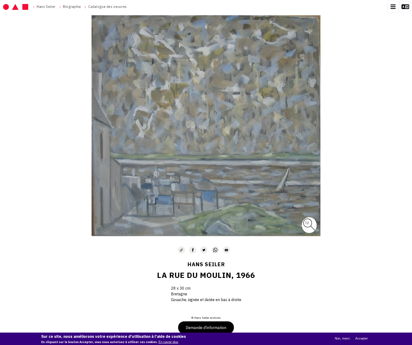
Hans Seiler (46, 6)
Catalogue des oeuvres (107, 6)
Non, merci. (343, 338)
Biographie (72, 6)
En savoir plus (168, 342)
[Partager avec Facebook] (192, 250)
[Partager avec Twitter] (203, 250)
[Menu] (393, 6)
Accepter (361, 338)
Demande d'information (206, 327)
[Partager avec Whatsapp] (215, 250)
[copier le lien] (181, 250)
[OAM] (15, 6)
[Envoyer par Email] (226, 250)
